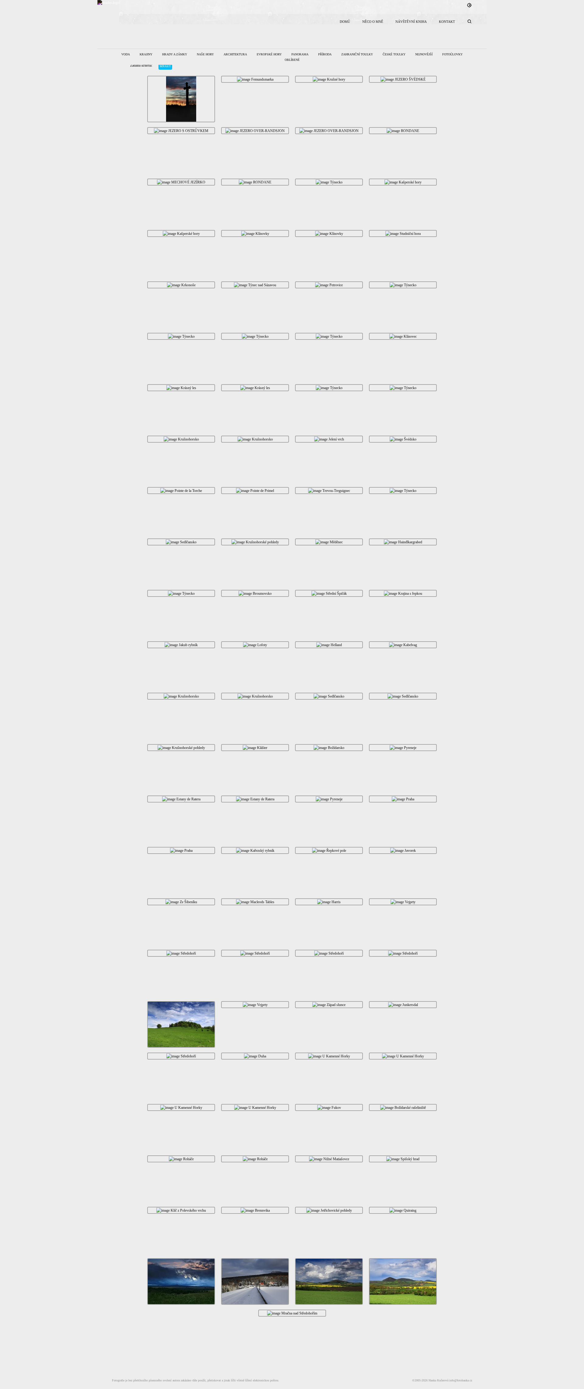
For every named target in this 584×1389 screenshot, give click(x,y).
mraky (165, 66)
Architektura (235, 54)
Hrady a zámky (174, 54)
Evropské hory (269, 54)
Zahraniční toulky (357, 54)
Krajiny (146, 54)
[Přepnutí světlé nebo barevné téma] (469, 5)
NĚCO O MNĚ (372, 21)
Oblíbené (292, 59)
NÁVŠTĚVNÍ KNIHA (411, 21)
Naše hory (205, 54)
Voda (125, 54)
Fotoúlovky (452, 54)
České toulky (394, 54)
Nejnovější (424, 54)
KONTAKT (447, 21)
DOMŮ (345, 21)
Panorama (299, 54)
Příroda (325, 54)
